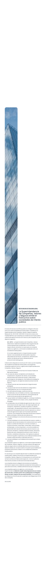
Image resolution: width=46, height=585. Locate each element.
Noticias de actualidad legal (28, 308)
